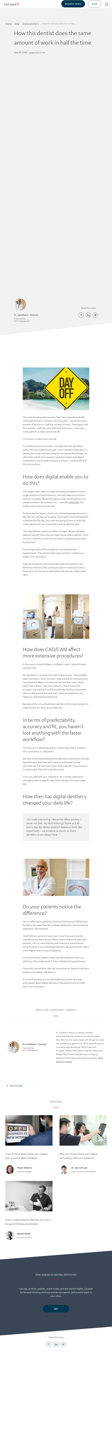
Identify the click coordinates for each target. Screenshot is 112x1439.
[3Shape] (12, 4)
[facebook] (81, 315)
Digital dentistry (30, 23)
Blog (17, 23)
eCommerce (95, 1386)
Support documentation (69, 1398)
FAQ (16, 1396)
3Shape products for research (69, 1408)
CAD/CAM (74, 502)
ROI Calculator (95, 1381)
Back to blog (16, 1085)
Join (56, 1308)
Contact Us (16, 1381)
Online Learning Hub (43, 1386)
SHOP (94, 3)
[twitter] (95, 315)
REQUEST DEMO (73, 3)
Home (8, 23)
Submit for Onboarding (95, 1394)
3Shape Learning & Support (43, 1394)
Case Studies (69, 1386)
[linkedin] (88, 315)
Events (42, 1401)
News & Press (16, 1391)
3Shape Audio (16, 1401)
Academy (43, 1381)
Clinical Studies (69, 1391)
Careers (17, 1386)
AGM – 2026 (16, 1406)
